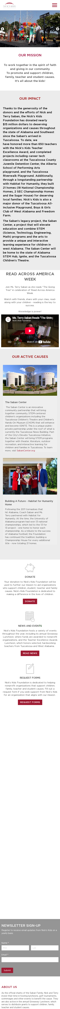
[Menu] (54, 4)
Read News (30, 653)
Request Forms (30, 702)
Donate (30, 601)
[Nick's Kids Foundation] (9, 5)
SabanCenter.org (26, 450)
